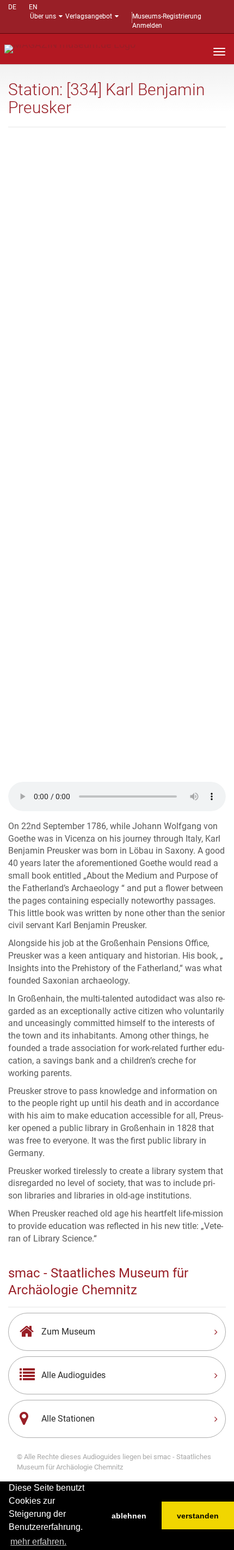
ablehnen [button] (129, 1515)
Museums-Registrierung (166, 16)
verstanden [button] (198, 1515)
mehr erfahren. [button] (38, 1541)
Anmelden (147, 25)
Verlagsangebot (88, 16)
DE (12, 7)
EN (33, 7)
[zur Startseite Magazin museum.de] (70, 48)
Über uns (43, 16)
